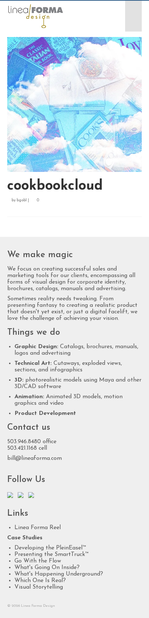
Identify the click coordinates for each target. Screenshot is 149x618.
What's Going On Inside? (47, 567)
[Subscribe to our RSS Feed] (32, 496)
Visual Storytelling (38, 587)
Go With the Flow (37, 561)
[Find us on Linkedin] (22, 496)
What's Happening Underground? (58, 574)
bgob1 (22, 200)
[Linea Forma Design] (56, 16)
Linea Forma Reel (37, 528)
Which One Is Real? (40, 581)
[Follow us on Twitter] (11, 496)
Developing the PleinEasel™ (50, 548)
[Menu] (133, 16)
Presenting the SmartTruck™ (51, 554)
